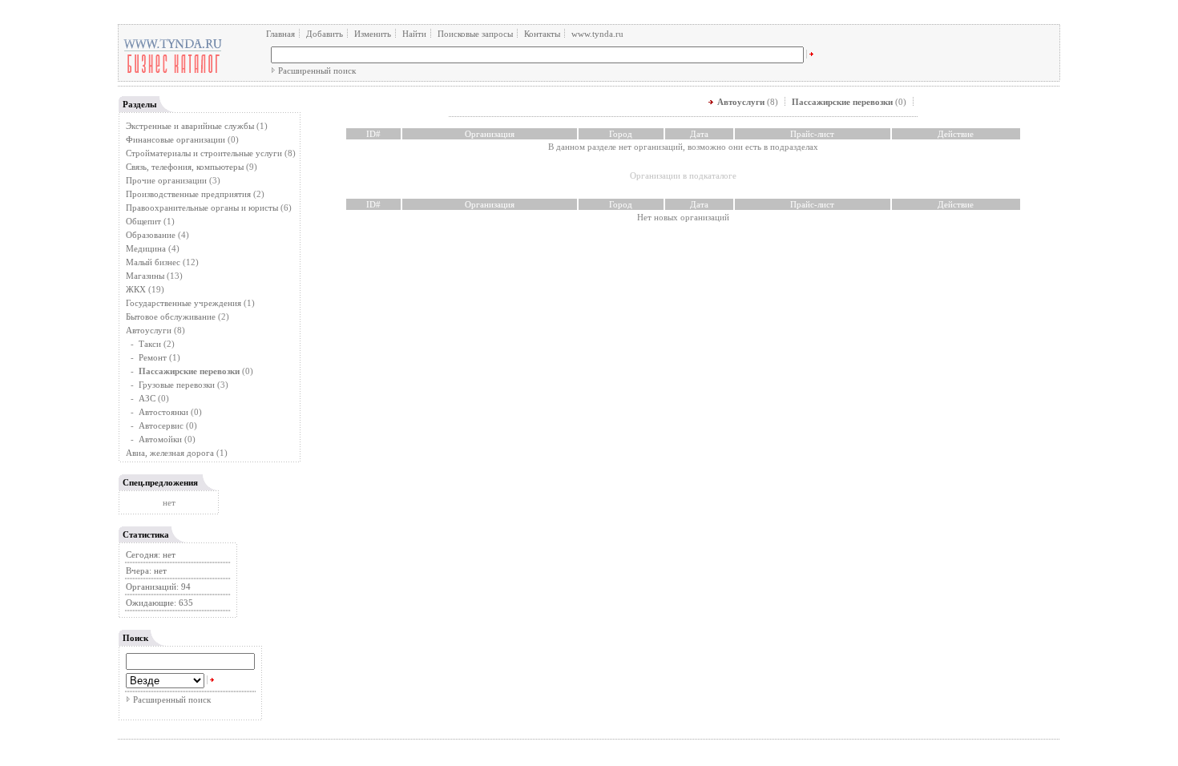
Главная (280, 33)
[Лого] (173, 72)
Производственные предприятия (188, 194)
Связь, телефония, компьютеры (186, 166)
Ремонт (153, 357)
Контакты (542, 33)
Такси (150, 344)
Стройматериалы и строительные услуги (204, 153)
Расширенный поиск (317, 70)
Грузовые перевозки (177, 384)
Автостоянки (163, 412)
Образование (150, 235)
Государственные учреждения (183, 303)
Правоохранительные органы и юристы (202, 207)
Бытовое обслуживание (171, 316)
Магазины (145, 275)
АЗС (147, 398)
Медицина (146, 248)
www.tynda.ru (597, 33)
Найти (414, 33)
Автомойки (160, 439)
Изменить (372, 33)
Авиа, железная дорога (170, 453)
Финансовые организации (175, 139)
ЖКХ (136, 289)
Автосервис (161, 425)
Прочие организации (166, 180)
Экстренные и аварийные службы (190, 126)
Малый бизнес (153, 262)
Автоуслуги (148, 330)
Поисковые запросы (475, 33)
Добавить (324, 33)
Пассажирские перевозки (842, 102)
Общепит (143, 221)
